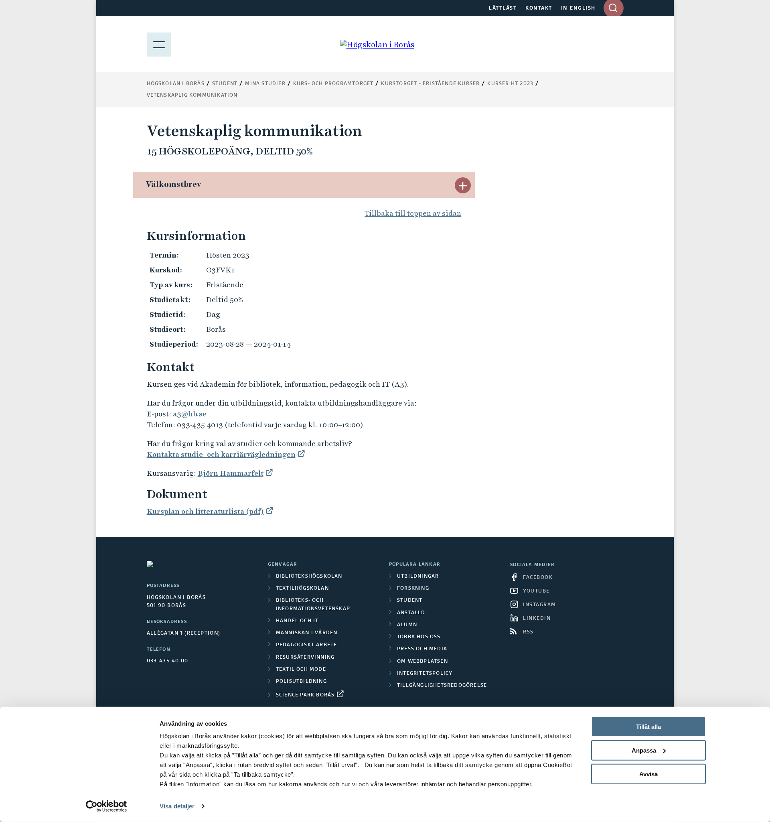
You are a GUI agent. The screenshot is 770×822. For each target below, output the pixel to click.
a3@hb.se (190, 414)
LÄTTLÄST (503, 8)
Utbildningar (418, 576)
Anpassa (644, 750)
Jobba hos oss (419, 637)
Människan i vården (307, 633)
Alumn (407, 625)
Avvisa (648, 773)
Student (224, 84)
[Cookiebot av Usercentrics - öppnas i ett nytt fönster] (106, 806)
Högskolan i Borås (176, 84)
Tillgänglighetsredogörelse (442, 685)
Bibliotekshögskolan (309, 576)
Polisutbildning (301, 681)
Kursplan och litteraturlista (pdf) (205, 511)
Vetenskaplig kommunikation (192, 95)
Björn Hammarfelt (230, 473)
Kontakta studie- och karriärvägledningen (221, 454)
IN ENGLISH (578, 8)
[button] (463, 185)
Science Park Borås (305, 695)
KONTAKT (538, 8)
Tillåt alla (648, 726)
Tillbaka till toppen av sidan (413, 213)
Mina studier (265, 84)
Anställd (411, 613)
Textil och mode (301, 669)
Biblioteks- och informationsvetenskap (313, 604)
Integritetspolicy (424, 673)
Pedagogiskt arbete (306, 645)
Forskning (413, 588)
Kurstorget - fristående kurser (430, 84)
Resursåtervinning (305, 657)
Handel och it (297, 621)
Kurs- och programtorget (333, 84)
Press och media (422, 649)
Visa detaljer (177, 806)
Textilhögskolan (302, 588)
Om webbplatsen (422, 661)
